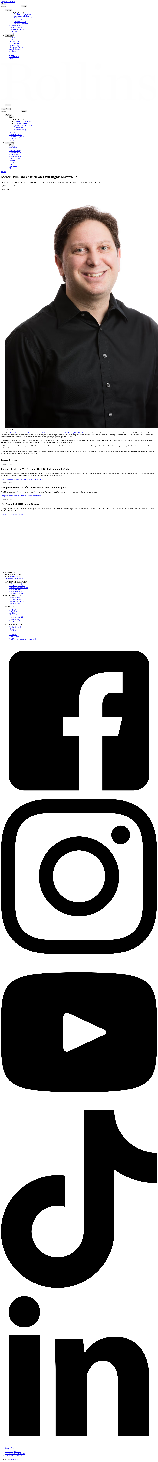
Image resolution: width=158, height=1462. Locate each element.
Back (12, 117)
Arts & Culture (14, 631)
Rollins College (16, 1459)
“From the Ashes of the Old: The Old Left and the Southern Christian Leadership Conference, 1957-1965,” (46, 433)
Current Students (15, 599)
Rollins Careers (14, 633)
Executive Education (16, 593)
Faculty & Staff (14, 597)
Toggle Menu (6, 109)
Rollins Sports (14, 627)
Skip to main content (8, 2)
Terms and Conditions (12, 1450)
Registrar (12, 613)
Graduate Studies (15, 590)
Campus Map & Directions (14, 578)
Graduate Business (16, 591)
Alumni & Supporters (17, 601)
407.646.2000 (15, 576)
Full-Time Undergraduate (18, 584)
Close (3, 4)
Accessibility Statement (13, 1452)
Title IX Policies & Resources (15, 1454)
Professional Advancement (18, 588)
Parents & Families (16, 603)
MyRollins (13, 611)
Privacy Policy (10, 1448)
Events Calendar (15, 617)
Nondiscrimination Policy (13, 1456)
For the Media (14, 637)
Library (12, 609)
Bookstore (13, 635)
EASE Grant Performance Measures (22, 639)
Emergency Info (15, 621)
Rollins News (14, 619)
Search (24, 6)
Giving (12, 629)
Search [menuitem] (8, 105)
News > (3, 172)
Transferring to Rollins (17, 586)
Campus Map (14, 615)
